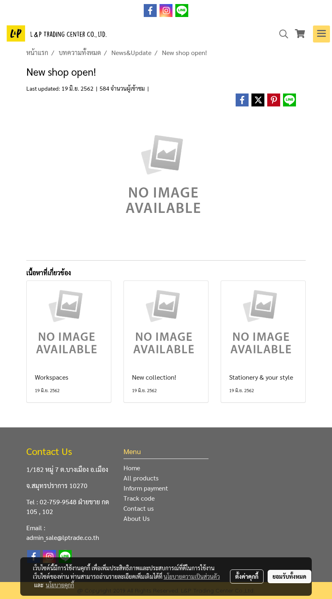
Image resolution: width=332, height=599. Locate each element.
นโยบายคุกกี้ (60, 584)
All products (141, 478)
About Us (136, 518)
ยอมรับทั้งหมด (289, 576)
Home (131, 467)
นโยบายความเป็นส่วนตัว (192, 576)
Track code (139, 498)
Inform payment (145, 488)
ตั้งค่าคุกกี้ (246, 576)
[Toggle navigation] (321, 34)
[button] (281, 34)
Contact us (138, 508)
